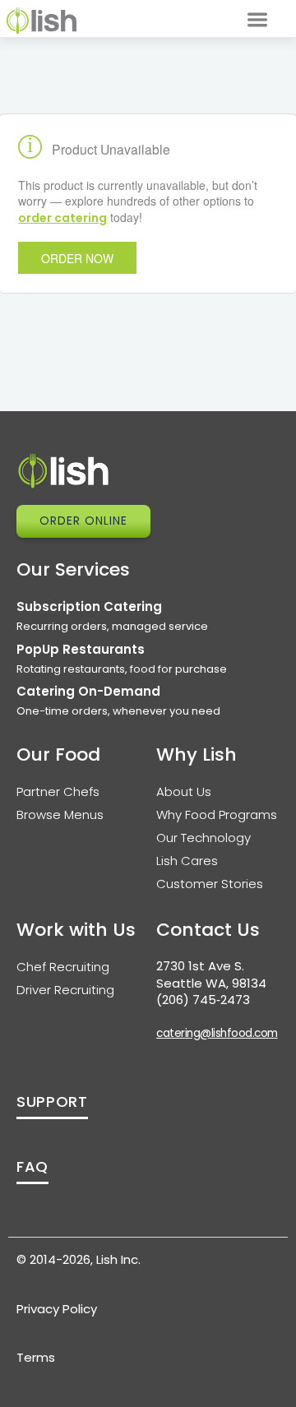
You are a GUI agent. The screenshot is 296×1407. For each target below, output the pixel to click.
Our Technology (203, 837)
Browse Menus (60, 814)
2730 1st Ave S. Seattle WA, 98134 (211, 974)
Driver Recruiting (65, 989)
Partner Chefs (57, 791)
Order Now (77, 258)
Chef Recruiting (62, 966)
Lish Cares (187, 860)
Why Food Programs (216, 814)
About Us (183, 791)
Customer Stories (209, 883)
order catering (62, 218)
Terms (35, 1357)
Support (52, 1101)
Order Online (83, 520)
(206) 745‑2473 (203, 999)
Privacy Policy (56, 1308)
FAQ (32, 1166)
